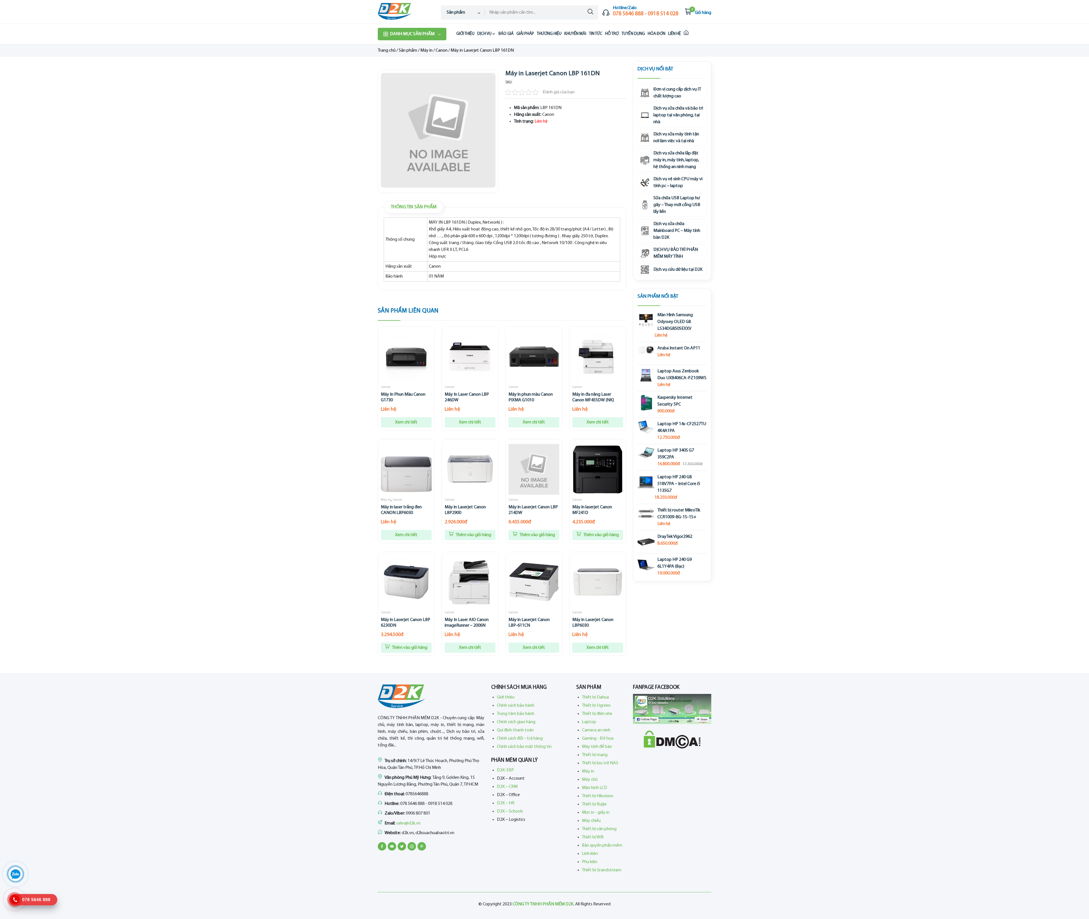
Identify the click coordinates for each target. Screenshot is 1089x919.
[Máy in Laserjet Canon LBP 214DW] (533, 469)
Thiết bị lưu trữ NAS (600, 763)
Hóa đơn (656, 34)
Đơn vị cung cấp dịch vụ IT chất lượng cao (677, 92)
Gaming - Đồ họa (597, 738)
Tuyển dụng (633, 34)
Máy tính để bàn (597, 746)
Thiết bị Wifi (592, 837)
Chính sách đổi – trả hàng (520, 738)
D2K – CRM (507, 786)
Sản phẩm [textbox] (456, 12)
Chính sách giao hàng (516, 722)
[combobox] (463, 12)
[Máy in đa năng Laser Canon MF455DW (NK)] (597, 356)
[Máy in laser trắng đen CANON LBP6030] (406, 469)
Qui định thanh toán (515, 730)
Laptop (589, 722)
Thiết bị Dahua (595, 697)
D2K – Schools (510, 811)
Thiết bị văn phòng (599, 829)
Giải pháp (525, 34)
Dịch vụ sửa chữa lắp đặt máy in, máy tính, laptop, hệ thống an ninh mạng (676, 160)
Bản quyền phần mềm (602, 845)
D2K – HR (505, 803)
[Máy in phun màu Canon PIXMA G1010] (533, 356)
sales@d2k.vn (408, 823)
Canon (442, 50)
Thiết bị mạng (594, 755)
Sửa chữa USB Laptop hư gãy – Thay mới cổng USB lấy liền (676, 205)
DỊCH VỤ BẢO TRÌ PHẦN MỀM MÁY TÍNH (675, 253)
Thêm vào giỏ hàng (473, 535)
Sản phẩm (408, 50)
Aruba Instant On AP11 (678, 348)
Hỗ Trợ (612, 34)
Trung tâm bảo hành (515, 714)
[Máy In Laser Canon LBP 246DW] (470, 356)
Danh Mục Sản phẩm (412, 34)
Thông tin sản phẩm (413, 207)
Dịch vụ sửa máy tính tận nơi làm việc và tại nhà (676, 137)
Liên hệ (674, 34)
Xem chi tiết (406, 422)
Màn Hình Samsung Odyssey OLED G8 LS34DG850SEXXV (675, 322)
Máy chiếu (591, 821)
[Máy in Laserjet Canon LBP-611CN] (533, 582)
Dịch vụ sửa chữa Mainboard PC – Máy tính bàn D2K (676, 231)
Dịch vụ (484, 34)
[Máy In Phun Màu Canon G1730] (406, 356)
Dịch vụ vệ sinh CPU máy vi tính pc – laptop (677, 182)
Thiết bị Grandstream (601, 870)
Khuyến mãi (575, 34)
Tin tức (595, 34)
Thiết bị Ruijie (594, 804)
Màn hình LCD (594, 788)
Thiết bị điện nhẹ (597, 714)
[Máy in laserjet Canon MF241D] (597, 469)
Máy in (426, 50)
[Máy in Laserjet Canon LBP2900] (470, 469)
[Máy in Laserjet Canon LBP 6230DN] (406, 582)
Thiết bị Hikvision (597, 796)
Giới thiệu (465, 34)
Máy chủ (590, 779)
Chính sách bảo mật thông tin (524, 746)
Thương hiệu (549, 34)
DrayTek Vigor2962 (674, 536)
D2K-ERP (505, 770)
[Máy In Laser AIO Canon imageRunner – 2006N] (470, 582)
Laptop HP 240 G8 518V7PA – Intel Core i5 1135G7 (678, 484)
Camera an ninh (596, 730)
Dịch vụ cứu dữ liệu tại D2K (677, 269)
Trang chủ (387, 50)
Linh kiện (590, 853)
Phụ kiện (589, 862)
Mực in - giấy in (595, 812)
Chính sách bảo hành (515, 705)
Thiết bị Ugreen (596, 705)
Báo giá (506, 34)
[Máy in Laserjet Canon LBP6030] (597, 582)
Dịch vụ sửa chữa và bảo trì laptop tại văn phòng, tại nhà (678, 115)
